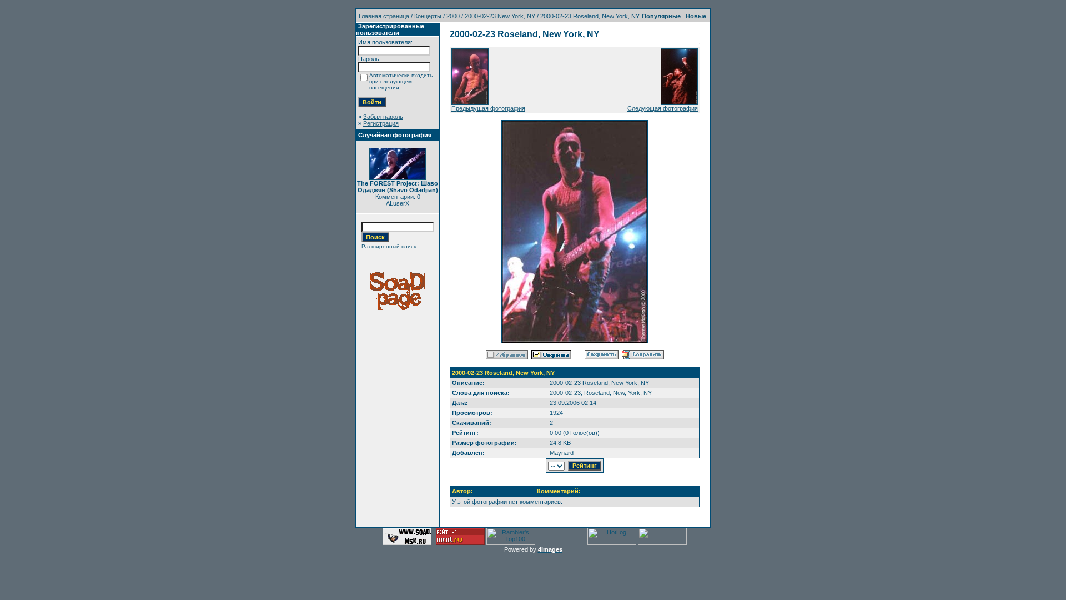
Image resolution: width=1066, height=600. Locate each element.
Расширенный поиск (388, 246)
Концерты (427, 16)
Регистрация (381, 123)
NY (647, 392)
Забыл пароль (383, 116)
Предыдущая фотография (488, 108)
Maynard (562, 452)
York (634, 392)
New (619, 392)
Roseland (597, 392)
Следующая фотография (662, 108)
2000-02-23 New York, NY (500, 16)
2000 (453, 16)
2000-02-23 (565, 392)
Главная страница (384, 16)
